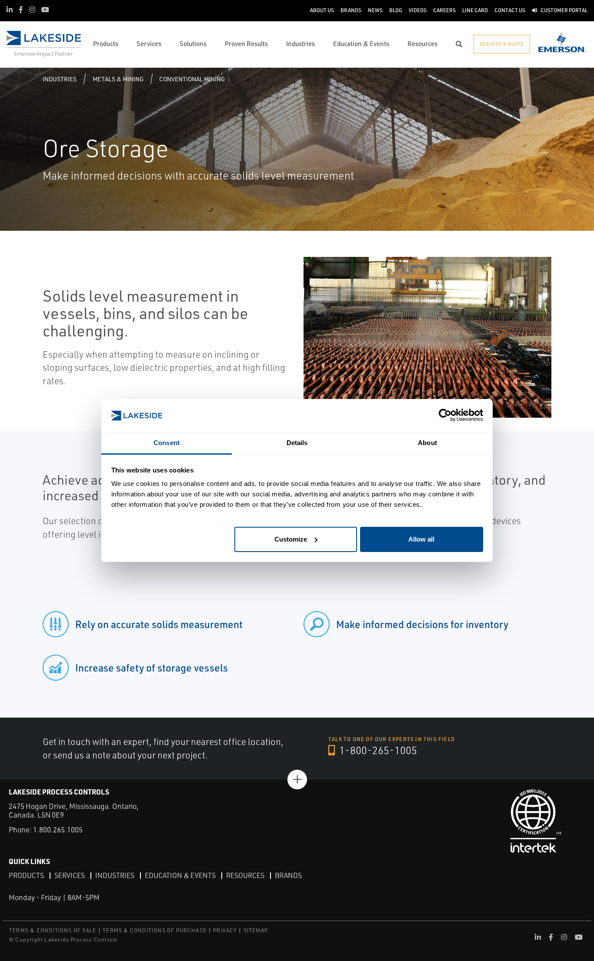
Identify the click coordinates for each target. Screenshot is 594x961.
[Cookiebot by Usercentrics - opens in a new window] (445, 415)
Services (69, 875)
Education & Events (180, 875)
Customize (290, 539)
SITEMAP (256, 930)
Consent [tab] (167, 442)
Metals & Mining (118, 79)
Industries (60, 79)
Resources (245, 875)
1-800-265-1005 (377, 750)
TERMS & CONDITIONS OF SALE (52, 930)
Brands (288, 875)
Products (26, 875)
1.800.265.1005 (58, 829)
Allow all (421, 539)
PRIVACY (225, 930)
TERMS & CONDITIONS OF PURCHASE (155, 930)
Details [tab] (297, 442)
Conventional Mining (192, 79)
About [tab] (427, 442)
